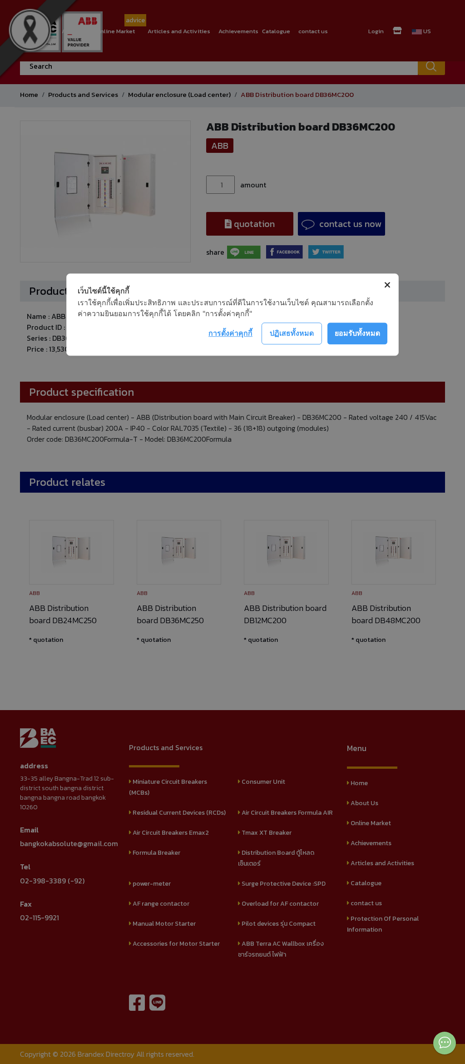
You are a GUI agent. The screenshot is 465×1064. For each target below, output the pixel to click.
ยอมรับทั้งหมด (357, 333)
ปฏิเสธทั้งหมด (292, 333)
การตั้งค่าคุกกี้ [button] (230, 333)
